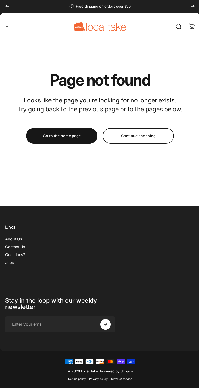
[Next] (192, 6)
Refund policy (77, 379)
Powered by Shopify (116, 371)
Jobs (9, 262)
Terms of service (121, 379)
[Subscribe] (105, 324)
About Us (13, 239)
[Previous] (7, 6)
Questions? (15, 254)
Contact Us (15, 247)
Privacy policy (98, 379)
